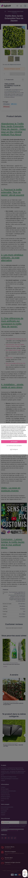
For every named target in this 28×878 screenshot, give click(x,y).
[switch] (25, 875)
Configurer (14, 449)
